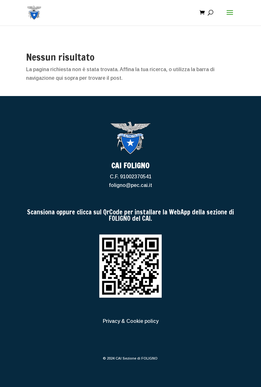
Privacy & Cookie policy (131, 321)
